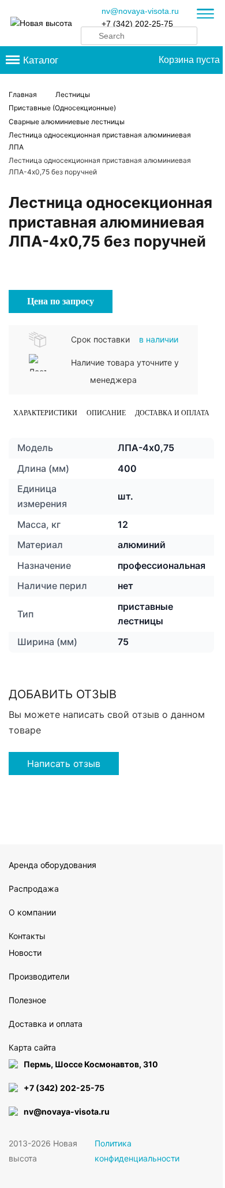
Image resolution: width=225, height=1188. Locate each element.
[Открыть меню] (205, 15)
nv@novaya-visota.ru (140, 11)
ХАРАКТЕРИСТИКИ (45, 413)
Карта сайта (32, 1047)
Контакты (27, 936)
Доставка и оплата (172, 413)
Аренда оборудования (52, 865)
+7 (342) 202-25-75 (137, 23)
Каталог (40, 60)
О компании (32, 912)
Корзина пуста (189, 60)
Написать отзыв (63, 763)
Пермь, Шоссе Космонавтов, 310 (91, 1064)
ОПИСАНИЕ (106, 413)
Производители (39, 976)
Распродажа (34, 888)
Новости (25, 953)
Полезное (27, 1000)
